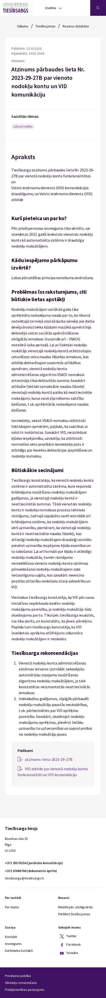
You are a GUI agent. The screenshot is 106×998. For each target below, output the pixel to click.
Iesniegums (13, 943)
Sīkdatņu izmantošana (21, 982)
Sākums (22, 26)
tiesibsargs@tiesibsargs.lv (24, 878)
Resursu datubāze (76, 26)
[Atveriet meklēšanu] (98, 8)
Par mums (12, 907)
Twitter (71, 936)
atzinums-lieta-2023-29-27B (48, 759)
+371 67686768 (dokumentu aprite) (31, 871)
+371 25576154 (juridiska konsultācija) (34, 863)
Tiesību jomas (45, 26)
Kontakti (11, 937)
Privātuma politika (18, 976)
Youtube (72, 953)
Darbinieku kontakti (19, 950)
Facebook (73, 944)
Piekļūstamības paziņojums (24, 989)
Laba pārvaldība (23, 126)
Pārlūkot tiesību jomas (74, 914)
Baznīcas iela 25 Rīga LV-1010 (16, 844)
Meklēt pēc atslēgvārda (75, 907)
